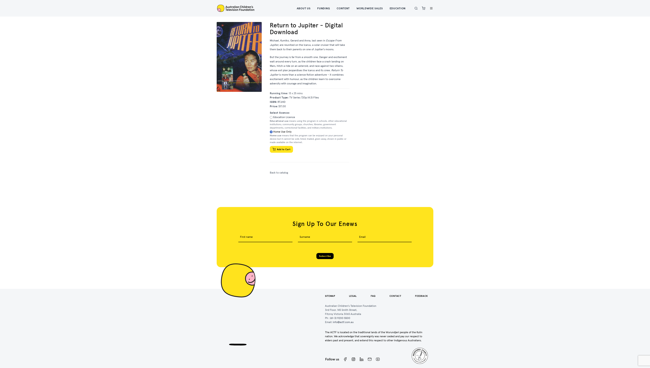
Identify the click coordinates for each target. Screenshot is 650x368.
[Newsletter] (370, 359)
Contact (395, 295)
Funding (323, 8)
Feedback (421, 295)
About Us (304, 8)
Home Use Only (282, 131)
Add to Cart (283, 149)
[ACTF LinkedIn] (362, 359)
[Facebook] (345, 359)
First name (246, 236)
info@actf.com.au (343, 322)
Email (362, 236)
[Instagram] (353, 359)
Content (343, 8)
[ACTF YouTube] (378, 359)
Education (398, 8)
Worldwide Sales (369, 8)
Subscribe (325, 256)
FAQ (373, 295)
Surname (305, 236)
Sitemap (330, 295)
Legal (353, 295)
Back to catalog (279, 172)
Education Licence (284, 117)
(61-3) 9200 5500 (340, 318)
